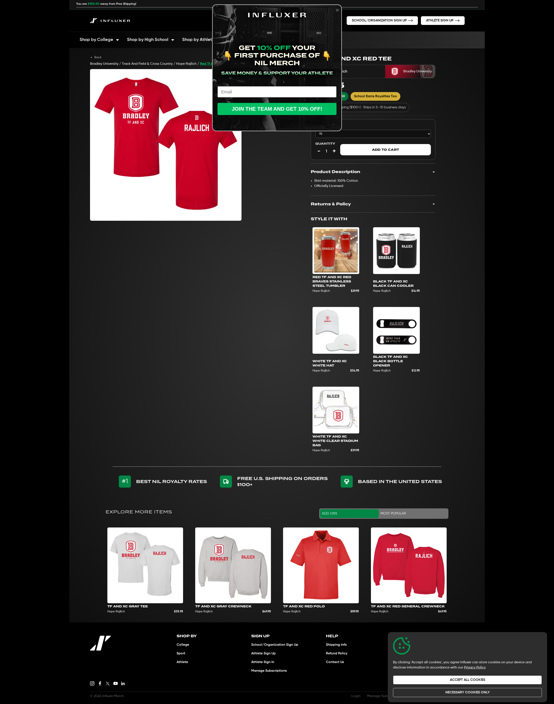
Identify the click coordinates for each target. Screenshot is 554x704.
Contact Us (335, 662)
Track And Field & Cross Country (147, 64)
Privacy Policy (475, 667)
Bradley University (104, 64)
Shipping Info (336, 645)
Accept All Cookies (467, 680)
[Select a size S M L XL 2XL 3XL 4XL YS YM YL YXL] (373, 134)
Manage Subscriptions (269, 671)
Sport (181, 653)
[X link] (108, 683)
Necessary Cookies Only (467, 692)
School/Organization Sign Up (274, 645)
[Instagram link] (92, 683)
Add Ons (329, 513)
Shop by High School (147, 40)
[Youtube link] (115, 683)
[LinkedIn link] (123, 683)
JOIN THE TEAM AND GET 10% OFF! (277, 109)
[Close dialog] (337, 10)
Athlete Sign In (262, 662)
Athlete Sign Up (263, 653)
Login (355, 696)
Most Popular (393, 513)
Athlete (182, 662)
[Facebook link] (100, 683)
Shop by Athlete (198, 40)
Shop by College (96, 40)
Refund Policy (336, 653)
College (183, 645)
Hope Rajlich (186, 64)
